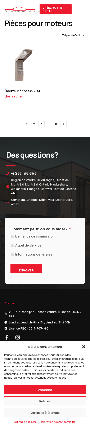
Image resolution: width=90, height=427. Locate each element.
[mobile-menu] (81, 9)
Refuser (45, 401)
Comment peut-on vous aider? (40, 228)
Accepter (45, 389)
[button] (84, 347)
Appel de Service (28, 245)
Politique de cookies (24, 422)
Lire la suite (13, 96)
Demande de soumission (34, 236)
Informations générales (33, 254)
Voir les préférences (45, 412)
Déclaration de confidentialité (57, 422)
